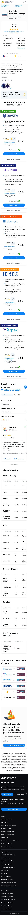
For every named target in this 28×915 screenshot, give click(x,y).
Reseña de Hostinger (9, 193)
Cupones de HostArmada (8, 899)
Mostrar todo (21, 48)
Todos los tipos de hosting (8, 854)
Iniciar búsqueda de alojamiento (15, 745)
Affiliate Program (6, 828)
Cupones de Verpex (6, 909)
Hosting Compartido (6, 864)
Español (7, 419)
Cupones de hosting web (7, 893)
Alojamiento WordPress (7, 861)
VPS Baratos (4, 873)
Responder (8, 458)
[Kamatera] (10, 115)
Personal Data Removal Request (9, 840)
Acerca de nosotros (6, 819)
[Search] (22, 2)
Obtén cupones (14, 149)
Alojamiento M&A (13, 809)
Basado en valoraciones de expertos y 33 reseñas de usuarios (14, 32)
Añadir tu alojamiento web (8, 831)
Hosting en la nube (6, 876)
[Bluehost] (10, 221)
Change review (19, 458)
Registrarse (7, 794)
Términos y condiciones (7, 847)
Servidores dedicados (7, 879)
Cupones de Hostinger (7, 902)
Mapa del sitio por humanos (8, 825)
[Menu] (25, 2)
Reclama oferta (13, 154)
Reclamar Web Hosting (7, 834)
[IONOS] (10, 274)
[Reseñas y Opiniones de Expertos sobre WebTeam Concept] (2, 80)
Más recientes (7, 412)
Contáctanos (4, 822)
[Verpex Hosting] (10, 330)
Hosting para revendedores (8, 882)
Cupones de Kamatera (7, 896)
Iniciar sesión (20, 794)
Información (4, 837)
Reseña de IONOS (9, 302)
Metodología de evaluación (5, 6)
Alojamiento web (5, 857)
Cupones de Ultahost (6, 906)
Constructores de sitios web (8, 885)
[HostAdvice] (7, 2)
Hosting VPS (4, 870)
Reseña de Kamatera (9, 142)
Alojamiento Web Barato (8, 867)
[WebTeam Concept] (4, 15)
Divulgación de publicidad (18, 6)
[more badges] (10, 88)
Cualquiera (6, 404)
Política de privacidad (7, 843)
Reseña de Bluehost (9, 246)
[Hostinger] (10, 170)
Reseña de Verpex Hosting (9, 359)
